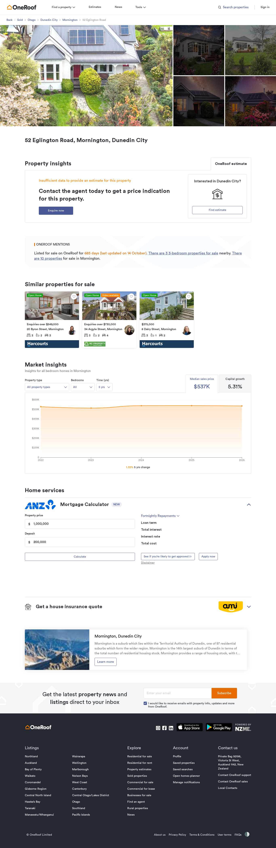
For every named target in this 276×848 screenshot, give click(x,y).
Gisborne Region (35, 788)
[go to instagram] (158, 728)
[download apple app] (190, 728)
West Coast (79, 782)
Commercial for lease (141, 788)
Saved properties (184, 763)
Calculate (80, 556)
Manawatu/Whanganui (39, 814)
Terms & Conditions (201, 834)
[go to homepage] (21, 7)
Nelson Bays (80, 776)
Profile (177, 756)
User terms (224, 834)
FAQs (238, 834)
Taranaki (30, 808)
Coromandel (33, 782)
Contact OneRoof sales (233, 781)
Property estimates (139, 769)
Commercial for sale (140, 782)
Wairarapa (78, 756)
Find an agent (136, 801)
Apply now (208, 556)
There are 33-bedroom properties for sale (183, 253)
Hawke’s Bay (32, 801)
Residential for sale (139, 756)
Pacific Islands (81, 814)
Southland (78, 808)
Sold (20, 20)
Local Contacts (227, 788)
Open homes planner (186, 776)
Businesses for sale (139, 795)
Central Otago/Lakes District (90, 795)
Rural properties (137, 808)
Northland (31, 756)
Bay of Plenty (33, 769)
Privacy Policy (177, 834)
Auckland (31, 763)
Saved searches (183, 769)
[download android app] (219, 728)
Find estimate (217, 210)
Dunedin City (49, 20)
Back (9, 20)
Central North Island (38, 795)
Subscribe (224, 693)
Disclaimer (148, 562)
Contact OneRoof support (234, 775)
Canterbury (79, 788)
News (118, 7)
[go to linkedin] (171, 728)
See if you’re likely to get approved (166, 556)
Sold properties (137, 776)
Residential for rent (139, 763)
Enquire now (56, 210)
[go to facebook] (164, 728)
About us (159, 834)
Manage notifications (186, 782)
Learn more (105, 661)
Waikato (30, 776)
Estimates (95, 7)
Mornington (70, 20)
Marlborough (80, 769)
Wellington (79, 763)
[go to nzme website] (243, 728)
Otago (32, 20)
